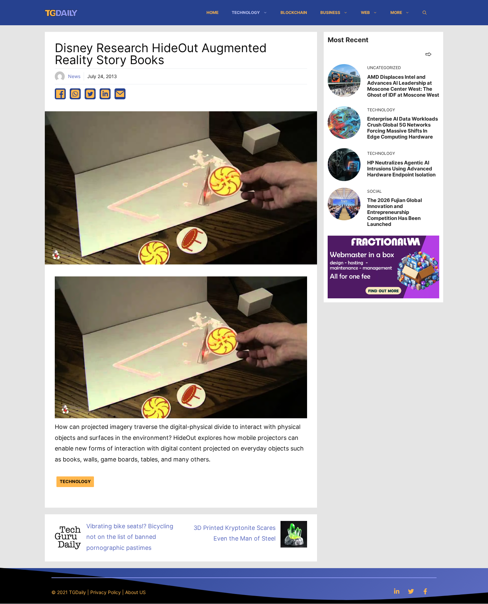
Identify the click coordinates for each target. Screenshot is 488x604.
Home (212, 12)
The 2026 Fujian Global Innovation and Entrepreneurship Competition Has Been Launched (394, 212)
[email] (120, 93)
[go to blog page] (428, 53)
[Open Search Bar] (424, 13)
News (74, 76)
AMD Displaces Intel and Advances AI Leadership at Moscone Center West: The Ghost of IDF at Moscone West (403, 86)
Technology (246, 12)
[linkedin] (105, 93)
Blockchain (294, 12)
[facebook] (60, 93)
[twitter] (90, 93)
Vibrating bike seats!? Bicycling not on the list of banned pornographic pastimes (129, 537)
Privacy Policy (105, 592)
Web (365, 12)
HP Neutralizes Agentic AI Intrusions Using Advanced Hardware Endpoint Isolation (401, 168)
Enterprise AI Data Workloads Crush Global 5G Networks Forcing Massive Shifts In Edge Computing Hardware (402, 128)
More (396, 12)
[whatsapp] (75, 93)
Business (330, 12)
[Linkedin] (397, 591)
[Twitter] (411, 591)
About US (135, 592)
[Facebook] (425, 591)
